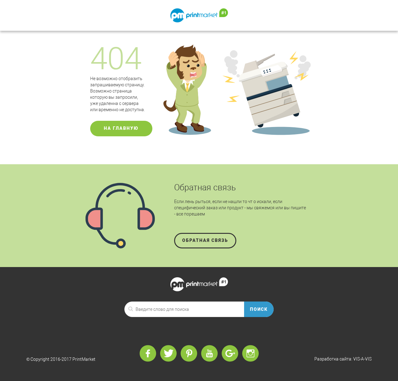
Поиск (259, 309)
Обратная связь (205, 240)
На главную (121, 128)
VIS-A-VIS (362, 358)
